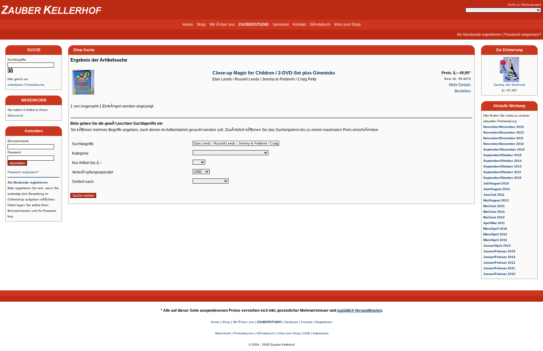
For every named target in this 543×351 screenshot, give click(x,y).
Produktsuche (243, 333)
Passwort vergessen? (522, 34)
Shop (201, 24)
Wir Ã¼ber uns (222, 24)
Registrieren (323, 322)
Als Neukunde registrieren (479, 34)
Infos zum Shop (347, 24)
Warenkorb (15, 115)
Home (188, 24)
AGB (306, 333)
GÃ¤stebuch (320, 24)
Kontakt (299, 24)
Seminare (280, 24)
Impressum (320, 333)
